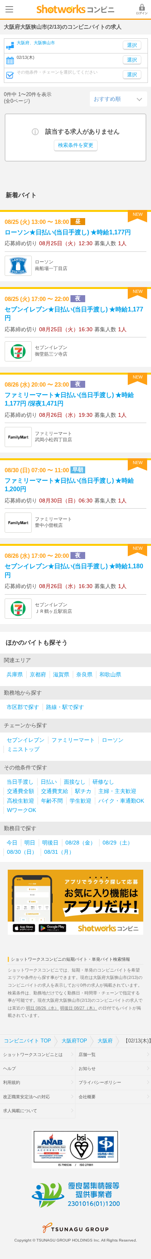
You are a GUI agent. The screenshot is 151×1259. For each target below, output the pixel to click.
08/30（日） (22, 852)
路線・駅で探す (65, 707)
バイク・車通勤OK (121, 801)
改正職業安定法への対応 (26, 1096)
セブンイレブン (26, 740)
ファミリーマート (73, 740)
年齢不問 (52, 801)
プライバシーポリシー (100, 1082)
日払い (49, 782)
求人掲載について (20, 1110)
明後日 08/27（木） (78, 1008)
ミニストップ (23, 749)
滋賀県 (61, 675)
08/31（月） (59, 852)
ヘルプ (9, 1068)
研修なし (103, 782)
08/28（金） (80, 843)
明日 (29, 843)
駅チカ (83, 791)
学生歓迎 (80, 801)
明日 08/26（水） (42, 1008)
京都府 (38, 675)
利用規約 (11, 1082)
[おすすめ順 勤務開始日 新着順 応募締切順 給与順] (118, 99)
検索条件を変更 (75, 145)
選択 (132, 60)
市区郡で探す (23, 707)
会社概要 (87, 1096)
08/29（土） (118, 843)
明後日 (50, 843)
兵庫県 (15, 675)
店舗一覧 (87, 1054)
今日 (12, 843)
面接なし (75, 782)
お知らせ (87, 1068)
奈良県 (84, 675)
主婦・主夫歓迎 (117, 791)
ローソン (113, 740)
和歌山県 (110, 675)
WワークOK (21, 810)
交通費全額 (20, 791)
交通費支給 (54, 791)
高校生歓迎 (20, 801)
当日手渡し (20, 782)
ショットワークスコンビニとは (33, 1054)
